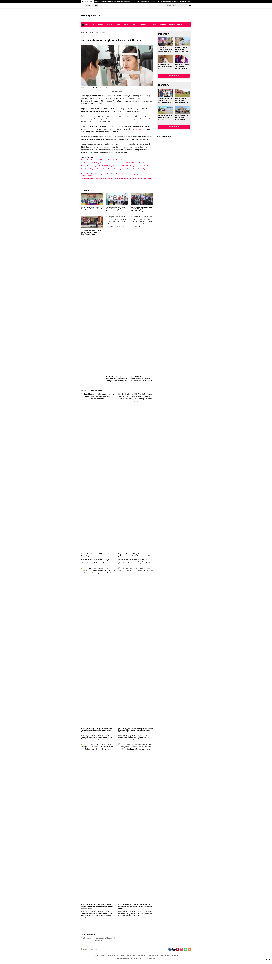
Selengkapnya (173, 75)
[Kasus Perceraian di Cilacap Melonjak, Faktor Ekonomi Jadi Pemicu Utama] (182, 110)
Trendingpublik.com (91, 15)
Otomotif (143, 24)
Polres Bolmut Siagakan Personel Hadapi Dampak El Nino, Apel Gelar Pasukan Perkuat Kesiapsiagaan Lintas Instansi (116, 170)
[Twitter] (174, 949)
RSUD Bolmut (135, 129)
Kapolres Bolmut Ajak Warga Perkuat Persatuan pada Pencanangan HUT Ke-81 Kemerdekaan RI (112, 163)
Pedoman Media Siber (108, 955)
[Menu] (82, 5)
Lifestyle (153, 24)
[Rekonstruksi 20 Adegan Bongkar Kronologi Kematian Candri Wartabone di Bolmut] (182, 93)
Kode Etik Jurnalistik (156, 955)
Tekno (134, 24)
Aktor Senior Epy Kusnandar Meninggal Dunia (165, 66)
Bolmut (83, 37)
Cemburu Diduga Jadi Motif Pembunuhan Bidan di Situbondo (165, 100)
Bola (118, 24)
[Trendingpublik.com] (89, 949)
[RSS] (189, 949)
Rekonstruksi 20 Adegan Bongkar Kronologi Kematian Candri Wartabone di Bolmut (182, 100)
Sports (126, 24)
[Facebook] (170, 949)
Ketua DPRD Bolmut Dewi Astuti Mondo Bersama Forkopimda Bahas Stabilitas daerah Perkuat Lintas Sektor (116, 178)
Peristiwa (163, 24)
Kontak (167, 955)
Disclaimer (120, 955)
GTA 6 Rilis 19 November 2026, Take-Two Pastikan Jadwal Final (165, 49)
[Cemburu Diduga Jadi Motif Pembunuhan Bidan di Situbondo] (165, 93)
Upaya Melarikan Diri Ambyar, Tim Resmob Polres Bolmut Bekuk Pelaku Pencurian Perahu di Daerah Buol (133, 2)
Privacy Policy (142, 955)
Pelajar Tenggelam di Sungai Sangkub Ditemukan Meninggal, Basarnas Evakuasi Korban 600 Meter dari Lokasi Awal (165, 118)
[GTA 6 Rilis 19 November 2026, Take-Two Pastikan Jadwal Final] (165, 41)
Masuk (88, 5)
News (92, 24)
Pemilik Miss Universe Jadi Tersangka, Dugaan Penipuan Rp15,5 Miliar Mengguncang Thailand (182, 67)
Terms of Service (131, 955)
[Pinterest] (177, 949)
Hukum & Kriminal (175, 24)
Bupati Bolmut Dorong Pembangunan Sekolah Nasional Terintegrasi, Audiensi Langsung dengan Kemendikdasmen (112, 174)
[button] (186, 5)
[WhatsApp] (185, 949)
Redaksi (96, 955)
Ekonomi (110, 24)
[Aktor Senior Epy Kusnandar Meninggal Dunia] (165, 59)
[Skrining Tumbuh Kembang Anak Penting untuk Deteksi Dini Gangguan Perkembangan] (182, 41)
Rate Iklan (175, 955)
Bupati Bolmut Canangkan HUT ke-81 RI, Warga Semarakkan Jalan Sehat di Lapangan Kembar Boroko (115, 166)
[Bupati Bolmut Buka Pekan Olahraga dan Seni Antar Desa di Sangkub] (92, 199)
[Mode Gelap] (190, 5)
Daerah (100, 24)
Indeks (96, 5)
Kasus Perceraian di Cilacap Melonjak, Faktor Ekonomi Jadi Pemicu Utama (182, 118)
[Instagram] (181, 949)
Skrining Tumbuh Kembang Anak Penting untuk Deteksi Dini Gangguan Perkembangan (182, 49)
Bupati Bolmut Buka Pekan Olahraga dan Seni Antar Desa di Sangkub (104, 160)
